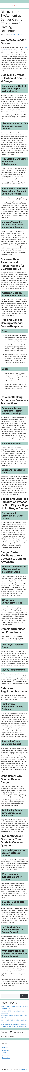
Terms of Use (6, 1058)
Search (3, 993)
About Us (5, 1047)
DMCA (4, 1053)
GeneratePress (23, 1069)
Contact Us (5, 1050)
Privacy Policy (6, 1055)
